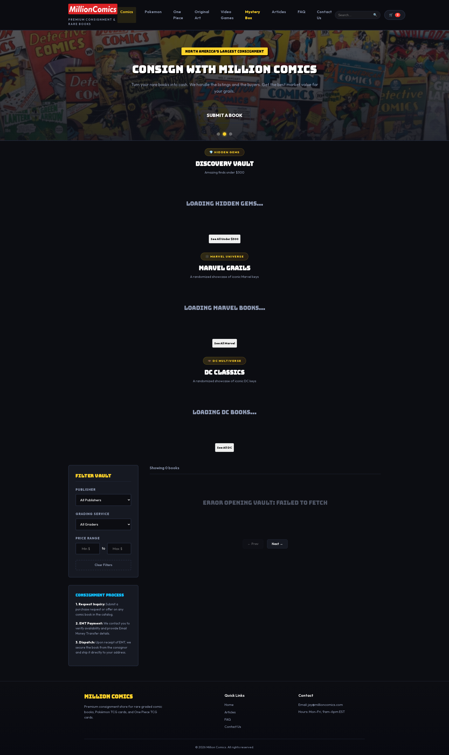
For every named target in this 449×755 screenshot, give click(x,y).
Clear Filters (103, 565)
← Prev (252, 544)
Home (229, 705)
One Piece (178, 14)
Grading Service (92, 514)
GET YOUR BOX (249, 115)
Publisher (86, 489)
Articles (279, 11)
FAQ (301, 11)
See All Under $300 (225, 239)
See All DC (224, 447)
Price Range (88, 538)
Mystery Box (252, 14)
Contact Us (324, 14)
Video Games (227, 14)
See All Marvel (224, 343)
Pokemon (153, 11)
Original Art (202, 14)
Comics (126, 11)
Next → (277, 544)
